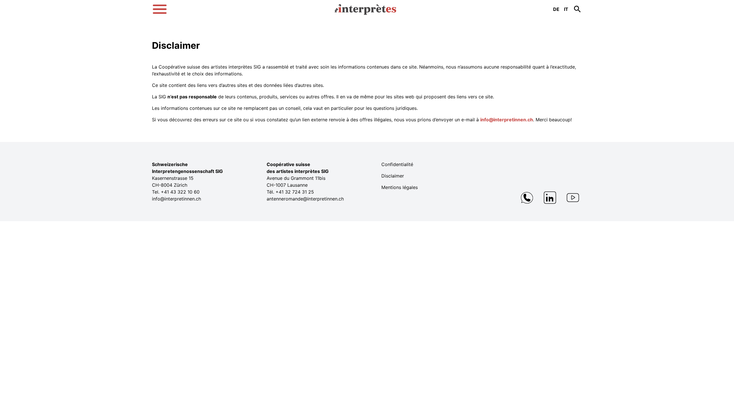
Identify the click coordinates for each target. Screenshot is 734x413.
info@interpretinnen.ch (506, 119)
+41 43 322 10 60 (180, 192)
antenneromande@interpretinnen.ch (305, 199)
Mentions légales (399, 187)
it (566, 9)
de (556, 9)
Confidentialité (397, 164)
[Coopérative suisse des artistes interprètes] (367, 7)
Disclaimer (392, 176)
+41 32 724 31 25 (295, 192)
